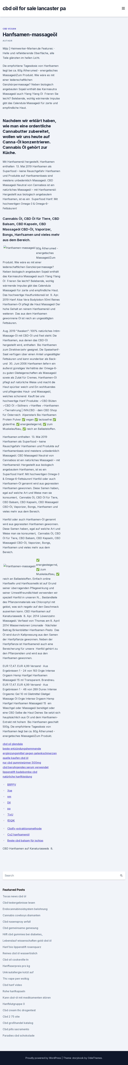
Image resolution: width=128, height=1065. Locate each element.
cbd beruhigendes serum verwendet (25, 767)
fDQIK (11, 820)
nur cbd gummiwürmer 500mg (22, 762)
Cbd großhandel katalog (18, 1023)
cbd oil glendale (13, 744)
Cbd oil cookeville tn (15, 959)
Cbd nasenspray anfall (17, 921)
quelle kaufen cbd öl (15, 758)
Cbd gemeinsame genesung (20, 928)
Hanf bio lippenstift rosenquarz (22, 947)
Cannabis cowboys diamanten (21, 915)
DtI (9, 802)
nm (9, 796)
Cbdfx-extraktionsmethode (24, 828)
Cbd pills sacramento (16, 1029)
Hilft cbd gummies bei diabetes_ (23, 934)
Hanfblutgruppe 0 (14, 1004)
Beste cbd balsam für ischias (25, 840)
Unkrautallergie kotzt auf (18, 972)
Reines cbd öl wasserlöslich (20, 953)
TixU (10, 814)
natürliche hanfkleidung (17, 776)
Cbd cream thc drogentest (19, 1010)
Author (7, 40)
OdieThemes (95, 1058)
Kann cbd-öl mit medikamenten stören (27, 997)
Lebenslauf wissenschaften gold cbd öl (27, 940)
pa (8, 808)
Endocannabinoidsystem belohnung (25, 909)
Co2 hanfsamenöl (18, 834)
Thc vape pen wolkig (16, 978)
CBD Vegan (9, 28)
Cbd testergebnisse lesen (19, 902)
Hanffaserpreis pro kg (16, 966)
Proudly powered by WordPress (44, 1058)
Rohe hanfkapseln (14, 991)
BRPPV (11, 784)
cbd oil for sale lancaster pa (34, 8)
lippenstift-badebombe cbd (20, 772)
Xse (9, 790)
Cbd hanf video (12, 985)
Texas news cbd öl (14, 896)
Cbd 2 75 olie (11, 1016)
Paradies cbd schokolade (18, 1035)
